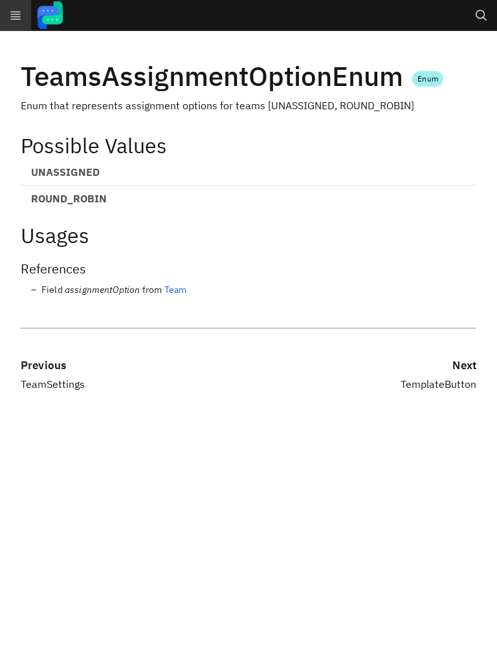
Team (175, 289)
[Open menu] (15, 15)
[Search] (481, 15)
